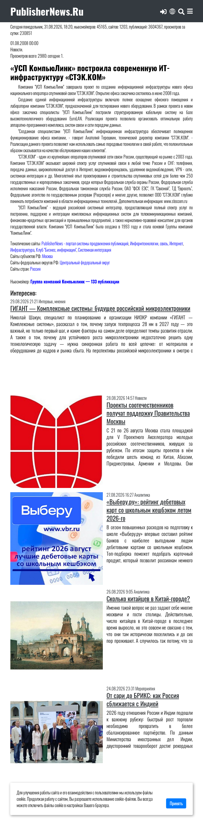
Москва (47, 256)
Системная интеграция (94, 250)
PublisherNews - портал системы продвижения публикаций (84, 243)
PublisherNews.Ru (47, 11)
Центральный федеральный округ (85, 262)
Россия (35, 269)
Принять (176, 803)
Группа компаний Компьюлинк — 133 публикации (74, 281)
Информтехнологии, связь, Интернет (156, 243)
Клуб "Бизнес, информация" (56, 250)
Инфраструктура (22, 250)
